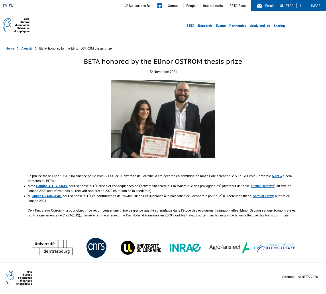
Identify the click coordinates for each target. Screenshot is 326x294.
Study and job (260, 25)
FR (5, 5)
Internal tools (213, 5)
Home (10, 48)
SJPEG (277, 176)
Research (205, 25)
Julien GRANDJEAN (47, 196)
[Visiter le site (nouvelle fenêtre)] (52, 247)
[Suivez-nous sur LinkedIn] (159, 5)
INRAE (315, 5)
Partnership (237, 25)
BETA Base (238, 5)
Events (221, 25)
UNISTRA (287, 5)
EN (11, 5)
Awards (26, 48)
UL (302, 5)
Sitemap (288, 276)
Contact (174, 5)
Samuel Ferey (263, 196)
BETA (190, 25)
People (191, 5)
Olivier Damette (262, 186)
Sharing (279, 25)
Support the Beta (141, 5)
